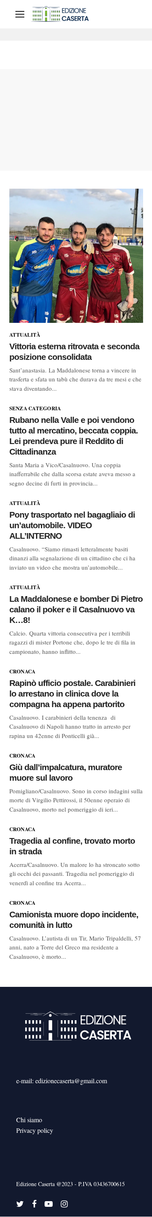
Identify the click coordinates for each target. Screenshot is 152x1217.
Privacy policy (34, 1130)
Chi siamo (29, 1119)
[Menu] (19, 14)
